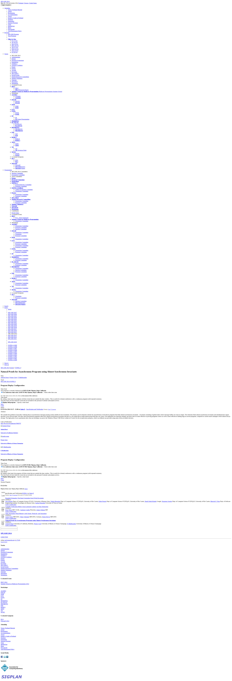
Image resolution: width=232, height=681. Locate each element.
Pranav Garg (13, 377)
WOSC (17, 153)
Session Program (5, 482)
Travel (10, 16)
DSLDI (17, 101)
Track (2, 380)
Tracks (6, 54)
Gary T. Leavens (52, 409)
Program (6, 32)
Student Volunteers (17, 78)
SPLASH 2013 (12, 335)
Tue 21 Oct (15, 47)
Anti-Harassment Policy (15, 31)
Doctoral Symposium (18, 60)
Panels (13, 67)
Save (2, 404)
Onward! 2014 (5, 621)
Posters (14, 68)
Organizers (18, 234)
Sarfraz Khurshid (40, 503)
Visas (9, 24)
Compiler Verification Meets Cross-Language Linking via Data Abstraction (26, 506)
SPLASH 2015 (12, 332)
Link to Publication (6, 422)
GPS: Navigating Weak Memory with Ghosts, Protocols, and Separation (26, 513)
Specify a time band (23, 402)
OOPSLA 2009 (12, 345)
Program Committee (21, 186)
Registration (11, 13)
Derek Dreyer (46, 517)
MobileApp (11, 26)
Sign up (6, 364)
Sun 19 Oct (15, 44)
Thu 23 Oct (15, 50)
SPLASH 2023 (12, 319)
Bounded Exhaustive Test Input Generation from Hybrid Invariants (24, 498)
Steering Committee (17, 173)
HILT (16, 88)
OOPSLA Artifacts (17, 65)
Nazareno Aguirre (167, 501)
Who (2, 376)
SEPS (17, 144)
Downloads (11, 29)
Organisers (18, 296)
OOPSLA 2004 (12, 353)
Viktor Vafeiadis (24, 517)
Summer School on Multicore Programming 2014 (15, 584)
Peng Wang (8, 510)
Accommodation (12, 14)
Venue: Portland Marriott (15, 10)
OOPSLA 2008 (12, 347)
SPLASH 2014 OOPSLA (8, 381)
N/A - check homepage (21, 218)
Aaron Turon (9, 517)
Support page (4, 542)
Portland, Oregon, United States (27, 3)
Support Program (13, 23)
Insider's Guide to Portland (15, 18)
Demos (14, 59)
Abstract (3, 411)
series (12, 368)
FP (16, 117)
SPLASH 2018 (12, 327)
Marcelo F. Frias (215, 501)
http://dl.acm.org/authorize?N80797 (11, 423)
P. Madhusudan (22, 377)
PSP (16, 134)
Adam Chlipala (40, 510)
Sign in (6, 363)
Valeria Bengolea (55, 501)
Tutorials (14, 80)
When (2, 407)
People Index (15, 213)
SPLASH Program (13, 34)
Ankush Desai (5, 377)
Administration (16, 57)
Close (2, 405)
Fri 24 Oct (14, 52)
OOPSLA (14, 63)
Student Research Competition (20, 77)
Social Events (15, 75)
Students (10, 19)
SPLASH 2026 (12, 314)
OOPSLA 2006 (12, 350)
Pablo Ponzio (102, 501)
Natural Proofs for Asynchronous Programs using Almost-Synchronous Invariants (30, 520)
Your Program (12, 36)
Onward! (17, 165)
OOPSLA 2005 (12, 352)
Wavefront (15, 81)
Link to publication (10, 504)
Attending (7, 8)
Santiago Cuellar (25, 510)
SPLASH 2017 (12, 329)
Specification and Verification (34, 409)
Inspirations (15, 62)
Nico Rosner (9, 501)
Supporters (11, 21)
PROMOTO (18, 129)
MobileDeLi (4, 601)
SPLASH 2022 (12, 321)
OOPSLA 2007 (12, 348)
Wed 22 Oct (15, 49)
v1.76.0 (17, 540)
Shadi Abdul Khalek (150, 501)
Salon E (22, 409)
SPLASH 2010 (12, 342)
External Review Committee (23, 184)
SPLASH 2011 (12, 339)
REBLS (17, 139)
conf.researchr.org (9, 540)
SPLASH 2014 (5, 368)
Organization (8, 170)
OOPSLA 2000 (12, 360)
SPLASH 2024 (12, 317)
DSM (16, 106)
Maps (9, 28)
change (26, 488)
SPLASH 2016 (12, 330)
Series (9, 309)
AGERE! (18, 96)
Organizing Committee (18, 175)
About (10, 11)
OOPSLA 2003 (12, 355)
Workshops (15, 83)
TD (16, 148)
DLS (16, 160)
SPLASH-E (15, 73)
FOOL (17, 113)
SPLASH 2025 (12, 316)
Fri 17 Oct (14, 41)
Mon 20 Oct (15, 46)
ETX (2, 596)
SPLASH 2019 (12, 325)
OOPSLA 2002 (12, 356)
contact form (4, 537)
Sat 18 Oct (15, 42)
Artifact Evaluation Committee (24, 189)
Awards (14, 70)
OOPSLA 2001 (12, 358)
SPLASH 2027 (12, 312)
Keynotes (14, 72)
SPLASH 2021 (12, 322)
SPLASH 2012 (12, 337)
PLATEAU (18, 124)
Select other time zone (50, 392)
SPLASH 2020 (12, 324)
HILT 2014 (4, 582)
